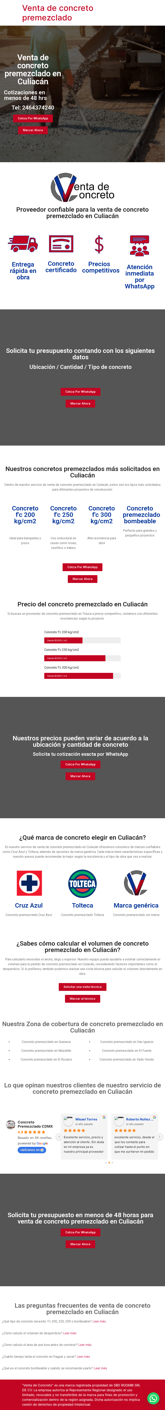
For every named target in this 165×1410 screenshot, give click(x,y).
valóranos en (30, 1150)
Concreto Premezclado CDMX (35, 1124)
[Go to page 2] (112, 1163)
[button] (153, 1398)
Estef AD (82, 1119)
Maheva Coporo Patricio (140, 1119)
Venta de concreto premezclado (57, 12)
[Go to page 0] (106, 1162)
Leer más (99, 1321)
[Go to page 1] (109, 1162)
